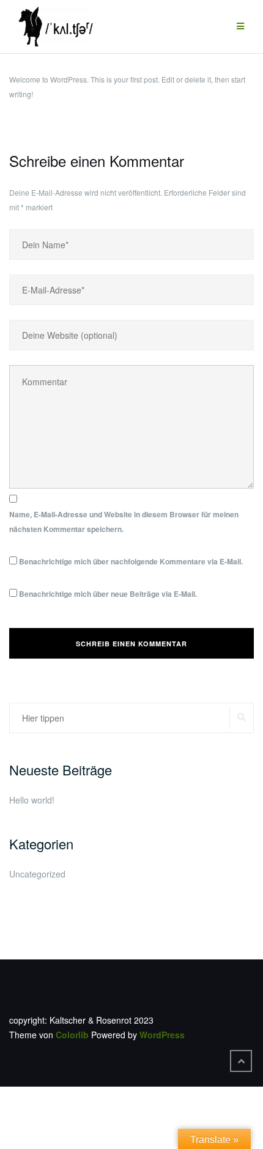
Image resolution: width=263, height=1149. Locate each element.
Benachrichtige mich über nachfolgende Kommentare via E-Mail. (131, 561)
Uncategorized (37, 874)
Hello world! (31, 800)
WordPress (162, 1035)
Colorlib (72, 1035)
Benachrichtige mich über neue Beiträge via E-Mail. (108, 593)
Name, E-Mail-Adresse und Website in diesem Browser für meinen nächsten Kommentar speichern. (124, 521)
